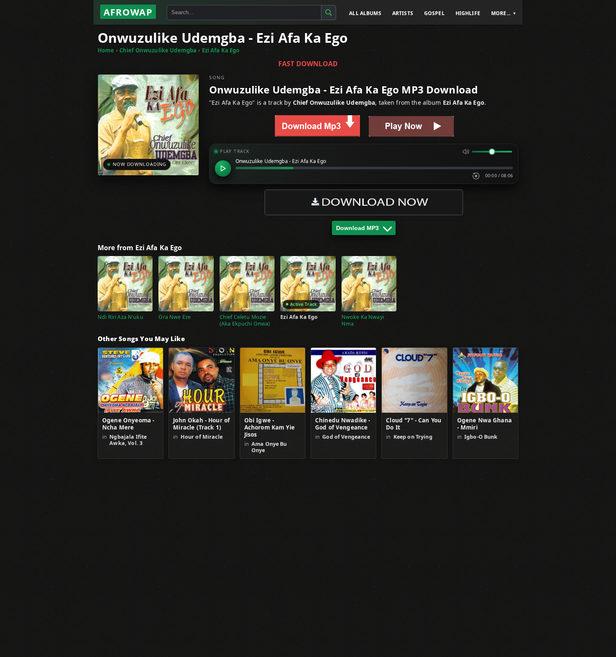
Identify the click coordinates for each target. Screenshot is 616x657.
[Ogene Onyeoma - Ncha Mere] (130, 380)
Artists (402, 13)
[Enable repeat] (476, 176)
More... (500, 13)
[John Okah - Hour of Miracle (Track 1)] (201, 380)
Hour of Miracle (202, 437)
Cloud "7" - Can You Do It (413, 424)
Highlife (468, 13)
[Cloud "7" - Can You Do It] (414, 380)
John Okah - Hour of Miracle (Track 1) (201, 424)
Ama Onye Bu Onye (269, 447)
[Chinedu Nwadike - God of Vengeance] (343, 380)
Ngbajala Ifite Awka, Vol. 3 (128, 440)
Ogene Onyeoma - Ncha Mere (128, 424)
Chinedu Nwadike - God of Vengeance (342, 424)
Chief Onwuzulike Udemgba (158, 50)
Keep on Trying (412, 437)
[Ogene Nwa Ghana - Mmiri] (485, 380)
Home (106, 50)
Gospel (434, 13)
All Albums (365, 13)
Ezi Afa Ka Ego (221, 50)
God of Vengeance (346, 437)
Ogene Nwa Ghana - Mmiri (484, 424)
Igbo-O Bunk (481, 437)
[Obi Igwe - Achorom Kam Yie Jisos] (272, 380)
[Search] (328, 12)
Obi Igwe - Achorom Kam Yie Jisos (269, 427)
